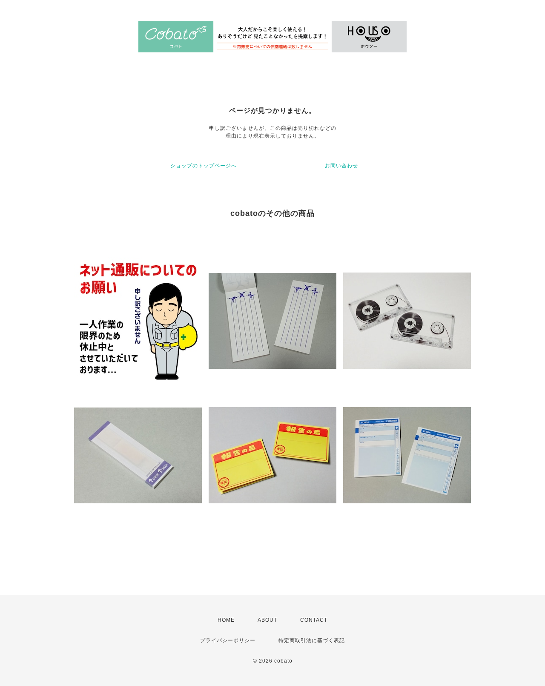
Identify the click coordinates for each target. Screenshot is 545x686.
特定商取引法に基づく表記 (311, 640)
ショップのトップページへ (203, 166)
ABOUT (267, 620)
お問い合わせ (341, 166)
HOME (226, 620)
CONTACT (313, 620)
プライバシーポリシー (227, 640)
